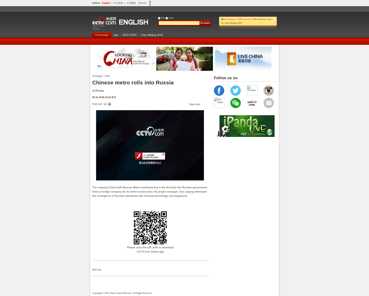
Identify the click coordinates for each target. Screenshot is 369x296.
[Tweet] (202, 104)
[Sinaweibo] (205, 104)
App (115, 34)
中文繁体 (131, 3)
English (106, 3)
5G (222, 23)
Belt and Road (259, 19)
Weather (96, 28)
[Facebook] (203, 104)
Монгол (142, 3)
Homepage (101, 34)
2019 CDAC (129, 34)
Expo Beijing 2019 (233, 23)
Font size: (98, 104)
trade (269, 19)
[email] (207, 104)
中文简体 (118, 3)
